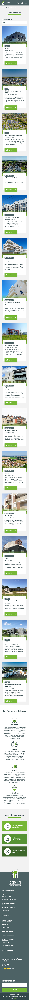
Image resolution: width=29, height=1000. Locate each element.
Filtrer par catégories (7, 19)
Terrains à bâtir (6, 897)
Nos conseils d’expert (8, 945)
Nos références (6, 915)
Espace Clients (6, 927)
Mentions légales (14, 994)
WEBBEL (15, 998)
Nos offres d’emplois (8, 935)
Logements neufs (7, 894)
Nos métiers (5, 910)
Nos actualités (6, 943)
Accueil (3, 8)
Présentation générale (8, 907)
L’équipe (4, 913)
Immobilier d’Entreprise (9, 899)
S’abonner (14, 989)
